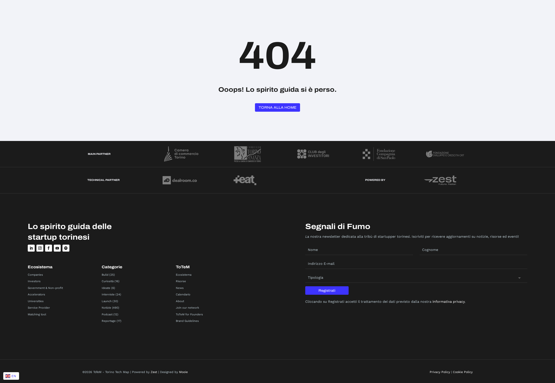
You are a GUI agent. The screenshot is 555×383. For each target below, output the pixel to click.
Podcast (107, 314)
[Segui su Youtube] (57, 248)
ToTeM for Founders (189, 314)
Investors (34, 281)
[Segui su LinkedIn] (31, 248)
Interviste (108, 294)
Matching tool (37, 314)
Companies (35, 274)
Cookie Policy (463, 372)
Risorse (181, 281)
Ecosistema (183, 274)
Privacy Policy (440, 372)
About (180, 301)
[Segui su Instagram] (39, 248)
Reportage (109, 320)
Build (105, 274)
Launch (107, 301)
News (180, 288)
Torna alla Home (277, 107)
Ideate (106, 288)
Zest (154, 372)
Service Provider (39, 307)
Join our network (187, 307)
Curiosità (108, 281)
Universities (36, 301)
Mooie (183, 372)
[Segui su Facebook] (48, 248)
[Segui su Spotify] (65, 248)
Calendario (183, 294)
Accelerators (36, 294)
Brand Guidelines (187, 320)
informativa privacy (449, 302)
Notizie (106, 307)
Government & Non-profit (45, 288)
